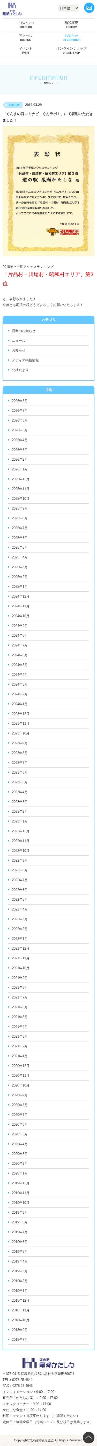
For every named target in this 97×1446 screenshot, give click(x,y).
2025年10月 (20, 499)
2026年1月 (20, 469)
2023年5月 (20, 782)
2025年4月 (20, 557)
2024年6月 (20, 655)
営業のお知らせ (23, 331)
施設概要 (71, 23)
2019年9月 (20, 1212)
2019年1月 (20, 1291)
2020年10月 (20, 1085)
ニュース (18, 341)
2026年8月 (20, 401)
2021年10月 (20, 968)
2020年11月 (20, 1075)
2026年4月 (20, 440)
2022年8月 (20, 870)
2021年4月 (20, 1027)
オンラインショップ (71, 48)
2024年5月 (20, 665)
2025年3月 (20, 567)
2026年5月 (20, 430)
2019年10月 (20, 1203)
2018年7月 (20, 1340)
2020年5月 (20, 1134)
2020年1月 (20, 1173)
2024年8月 (20, 635)
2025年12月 (20, 479)
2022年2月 (20, 929)
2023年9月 (20, 743)
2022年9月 (20, 860)
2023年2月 (20, 811)
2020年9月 (20, 1095)
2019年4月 (20, 1261)
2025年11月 (20, 489)
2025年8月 (20, 518)
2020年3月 (20, 1154)
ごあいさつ (25, 23)
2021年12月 (20, 948)
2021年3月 (20, 1036)
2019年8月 (20, 1222)
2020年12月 (20, 1066)
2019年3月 (20, 1271)
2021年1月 (20, 1056)
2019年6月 (20, 1242)
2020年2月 (20, 1163)
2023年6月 (20, 772)
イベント (25, 48)
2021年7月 (20, 997)
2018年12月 (20, 1300)
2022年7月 (20, 880)
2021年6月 (20, 1007)
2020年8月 (20, 1105)
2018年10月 (20, 1320)
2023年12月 (20, 714)
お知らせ (71, 36)
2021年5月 (20, 1017)
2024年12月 (20, 596)
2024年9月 (20, 626)
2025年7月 (20, 528)
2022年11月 (20, 841)
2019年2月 (20, 1281)
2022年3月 (20, 919)
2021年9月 (20, 978)
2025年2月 (20, 577)
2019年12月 (20, 1183)
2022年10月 (20, 851)
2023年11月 (20, 723)
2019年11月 (20, 1193)
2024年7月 (20, 645)
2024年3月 (20, 684)
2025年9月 (20, 508)
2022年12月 (20, 831)
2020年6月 (20, 1124)
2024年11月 (20, 606)
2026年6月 (20, 420)
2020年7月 (20, 1115)
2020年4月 (20, 1144)
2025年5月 (20, 547)
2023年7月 (20, 763)
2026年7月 (20, 411)
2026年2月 (20, 459)
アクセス (25, 36)
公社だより (20, 370)
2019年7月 (20, 1232)
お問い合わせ (89, 8)
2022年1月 (20, 939)
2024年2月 (20, 694)
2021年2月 (20, 1046)
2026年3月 (20, 450)
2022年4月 (20, 909)
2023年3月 (20, 802)
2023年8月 (20, 753)
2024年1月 (20, 704)
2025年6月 (20, 538)
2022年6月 (20, 890)
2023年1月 (20, 821)
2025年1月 (20, 587)
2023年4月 (20, 792)
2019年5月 (20, 1252)
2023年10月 (20, 733)
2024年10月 (20, 616)
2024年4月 (20, 675)
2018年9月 (20, 1330)
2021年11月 (20, 958)
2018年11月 (20, 1310)
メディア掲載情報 (25, 360)
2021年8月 (20, 987)
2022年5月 (20, 899)
